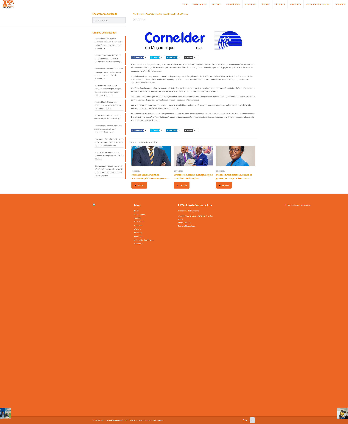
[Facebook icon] (243, 420)
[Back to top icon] (252, 420)
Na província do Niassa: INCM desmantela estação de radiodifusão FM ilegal (108, 155)
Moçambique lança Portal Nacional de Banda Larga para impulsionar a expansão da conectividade (108, 142)
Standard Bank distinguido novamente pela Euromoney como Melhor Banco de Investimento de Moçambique (108, 43)
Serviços (137, 218)
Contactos (138, 243)
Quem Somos (139, 214)
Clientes (137, 229)
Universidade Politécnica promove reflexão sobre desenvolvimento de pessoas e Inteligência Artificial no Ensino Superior (108, 171)
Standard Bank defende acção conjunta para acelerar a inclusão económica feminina (107, 105)
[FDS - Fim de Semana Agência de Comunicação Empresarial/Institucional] (8, 4)
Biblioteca (138, 232)
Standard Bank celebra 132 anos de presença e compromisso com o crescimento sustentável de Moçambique (108, 73)
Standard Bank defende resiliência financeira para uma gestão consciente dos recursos (108, 128)
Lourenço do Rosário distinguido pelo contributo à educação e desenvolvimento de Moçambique (193, 178)
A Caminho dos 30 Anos (144, 240)
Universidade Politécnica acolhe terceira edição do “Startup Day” (107, 117)
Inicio (136, 210)
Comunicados (139, 221)
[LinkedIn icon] (246, 420)
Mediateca (138, 236)
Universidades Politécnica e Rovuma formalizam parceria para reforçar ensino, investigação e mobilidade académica (108, 90)
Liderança (138, 225)
